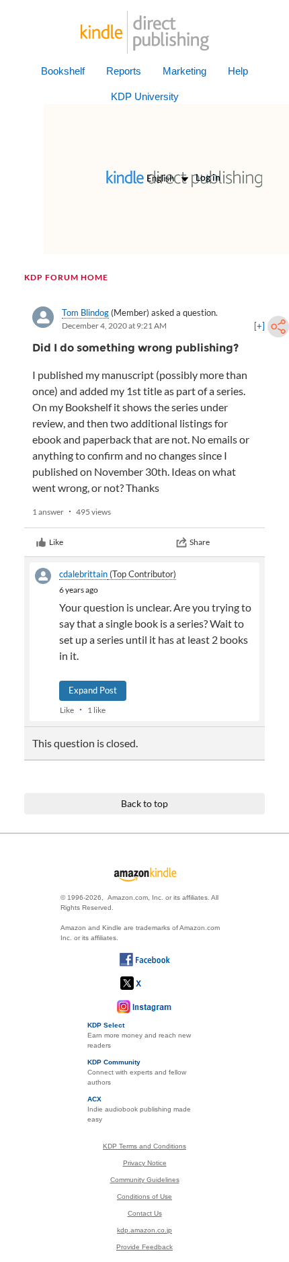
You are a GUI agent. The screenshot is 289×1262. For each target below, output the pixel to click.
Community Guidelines (144, 1179)
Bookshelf (63, 71)
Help (238, 71)
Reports (123, 71)
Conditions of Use (144, 1196)
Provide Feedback (144, 1247)
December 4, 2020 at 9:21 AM (114, 326)
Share (200, 542)
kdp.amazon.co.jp (144, 1230)
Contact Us (145, 1213)
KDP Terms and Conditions (144, 1146)
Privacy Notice (145, 1163)
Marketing (184, 71)
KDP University (145, 96)
